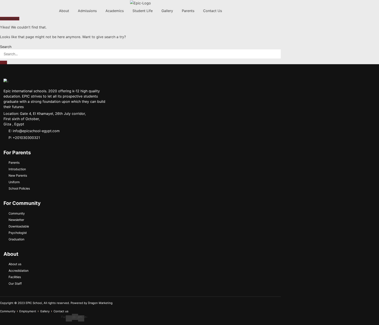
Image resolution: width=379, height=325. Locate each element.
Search (5, 46)
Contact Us (212, 11)
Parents (188, 11)
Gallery (167, 11)
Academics (114, 11)
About (64, 11)
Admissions (87, 11)
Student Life (142, 11)
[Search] (3, 62)
